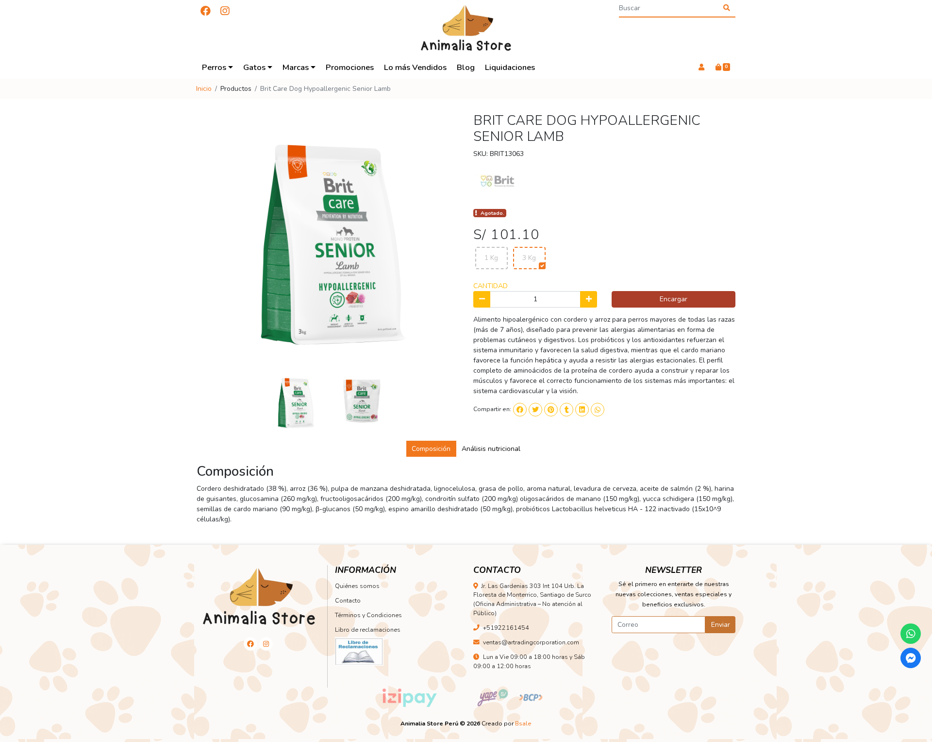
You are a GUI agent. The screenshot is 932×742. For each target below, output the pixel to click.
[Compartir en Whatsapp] (597, 409)
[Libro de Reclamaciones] (359, 651)
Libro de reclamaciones (367, 629)
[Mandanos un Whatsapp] (910, 633)
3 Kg (529, 257)
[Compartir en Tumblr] (566, 409)
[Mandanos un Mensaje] (910, 658)
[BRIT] (497, 182)
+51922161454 (506, 627)
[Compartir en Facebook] (520, 409)
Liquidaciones (510, 67)
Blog (466, 67)
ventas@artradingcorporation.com (531, 642)
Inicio (204, 88)
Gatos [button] (254, 67)
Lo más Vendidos (415, 67)
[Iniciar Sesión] (701, 67)
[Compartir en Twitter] (535, 409)
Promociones (350, 67)
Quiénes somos (357, 586)
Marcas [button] (296, 67)
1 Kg (491, 257)
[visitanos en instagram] (224, 11)
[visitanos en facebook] (206, 11)
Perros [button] (214, 67)
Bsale (523, 723)
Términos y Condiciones (368, 615)
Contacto (348, 600)
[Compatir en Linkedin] (582, 409)
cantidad (490, 286)
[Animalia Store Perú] (466, 28)
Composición (431, 448)
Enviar (720, 624)
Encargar (673, 299)
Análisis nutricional (491, 448)
